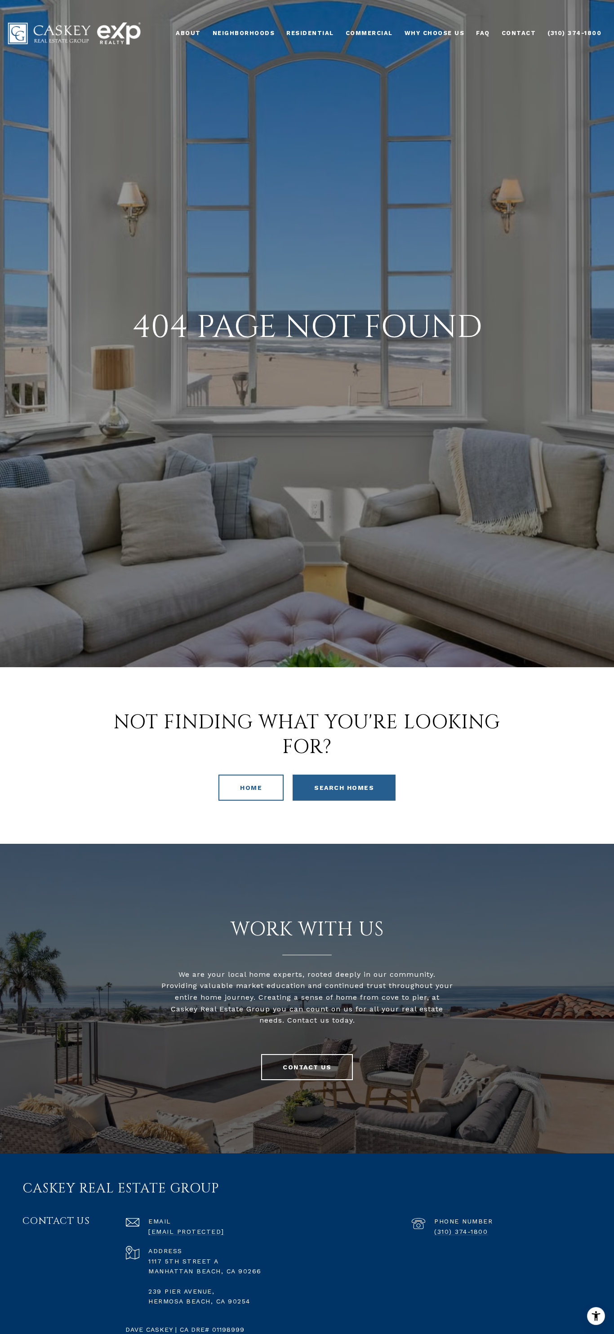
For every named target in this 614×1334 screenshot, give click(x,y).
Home (251, 787)
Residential (310, 33)
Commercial (369, 33)
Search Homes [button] (344, 787)
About (188, 33)
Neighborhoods (244, 33)
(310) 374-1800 (461, 1231)
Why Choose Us (435, 33)
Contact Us (307, 1067)
